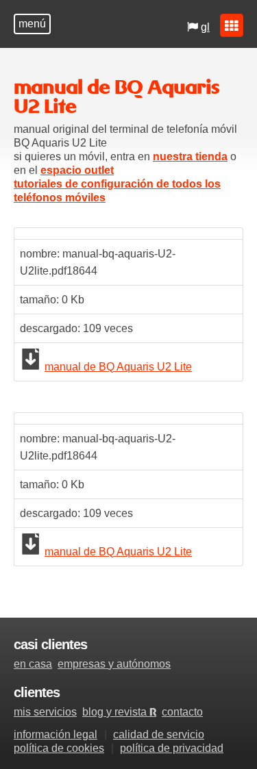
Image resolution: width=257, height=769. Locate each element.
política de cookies (59, 748)
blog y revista (119, 712)
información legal (55, 734)
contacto (182, 712)
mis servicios (45, 712)
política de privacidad (171, 748)
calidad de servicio (158, 734)
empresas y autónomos (114, 664)
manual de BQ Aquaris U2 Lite (118, 367)
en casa (33, 664)
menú (32, 23)
